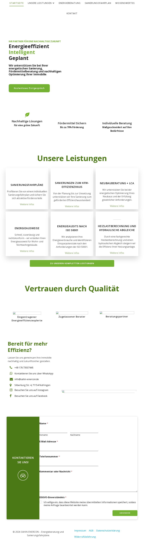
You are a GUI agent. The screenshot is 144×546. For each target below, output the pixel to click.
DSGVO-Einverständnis (52, 497)
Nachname (75, 435)
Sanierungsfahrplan (98, 3)
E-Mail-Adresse (48, 441)
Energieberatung (70, 3)
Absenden (125, 513)
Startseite (16, 3)
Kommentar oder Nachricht (55, 471)
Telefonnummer (49, 456)
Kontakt (72, 13)
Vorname (43, 435)
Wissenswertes (125, 3)
